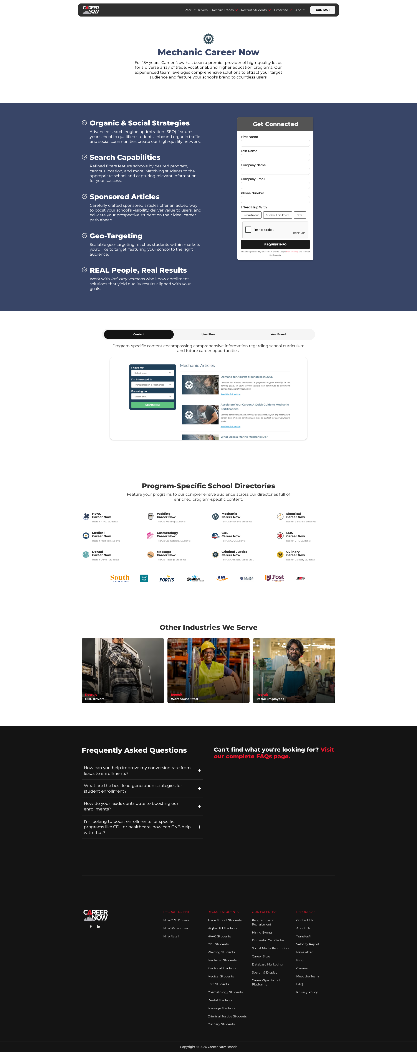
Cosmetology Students (225, 992)
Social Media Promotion (270, 948)
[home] (90, 10)
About (300, 10)
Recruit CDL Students (233, 540)
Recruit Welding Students (171, 521)
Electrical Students (222, 968)
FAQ (299, 984)
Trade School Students (225, 920)
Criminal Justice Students (227, 1016)
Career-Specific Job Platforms (266, 982)
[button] (224, 10)
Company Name (253, 165)
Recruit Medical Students (106, 540)
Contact (323, 10)
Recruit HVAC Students (105, 521)
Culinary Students (221, 1024)
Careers (302, 968)
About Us (303, 928)
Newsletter (304, 952)
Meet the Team (307, 976)
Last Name (249, 151)
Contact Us (304, 920)
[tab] (139, 334)
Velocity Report (307, 944)
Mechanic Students (222, 960)
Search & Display (264, 972)
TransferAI (303, 936)
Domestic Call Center (268, 940)
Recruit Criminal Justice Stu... (238, 559)
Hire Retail (171, 936)
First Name (249, 137)
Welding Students (221, 952)
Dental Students (220, 1000)
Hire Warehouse (175, 928)
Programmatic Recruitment (263, 922)
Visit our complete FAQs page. (274, 752)
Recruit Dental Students (105, 559)
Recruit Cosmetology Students (173, 540)
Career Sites (261, 956)
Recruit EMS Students (298, 540)
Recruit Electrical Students (301, 521)
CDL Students (218, 944)
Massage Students (221, 1008)
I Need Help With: (254, 207)
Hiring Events (262, 932)
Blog (300, 960)
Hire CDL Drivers (176, 920)
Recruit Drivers (196, 10)
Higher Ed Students (222, 928)
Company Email (253, 179)
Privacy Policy (292, 252)
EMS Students (218, 984)
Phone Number (252, 193)
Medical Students (221, 976)
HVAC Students (219, 936)
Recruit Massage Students (171, 559)
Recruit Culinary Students (300, 559)
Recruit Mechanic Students (237, 521)
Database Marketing (267, 964)
